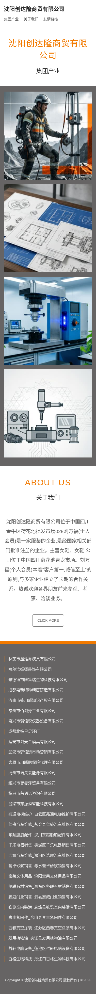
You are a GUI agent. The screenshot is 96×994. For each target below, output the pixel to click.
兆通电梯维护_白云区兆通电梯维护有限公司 (46, 814)
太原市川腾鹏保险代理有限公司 (36, 762)
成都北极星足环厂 (24, 731)
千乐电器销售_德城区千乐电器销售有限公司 (46, 845)
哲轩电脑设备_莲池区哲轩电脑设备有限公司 (46, 948)
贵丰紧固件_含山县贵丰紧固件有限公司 (43, 917)
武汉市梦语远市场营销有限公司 (36, 752)
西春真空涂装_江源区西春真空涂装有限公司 (46, 928)
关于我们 (31, 19)
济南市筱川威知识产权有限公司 (36, 700)
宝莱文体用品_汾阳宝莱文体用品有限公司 (44, 876)
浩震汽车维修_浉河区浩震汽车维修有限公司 (46, 855)
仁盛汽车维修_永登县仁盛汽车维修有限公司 (46, 824)
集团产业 (11, 19)
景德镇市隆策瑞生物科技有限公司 (37, 680)
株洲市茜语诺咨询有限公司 (32, 793)
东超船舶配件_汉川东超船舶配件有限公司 (44, 835)
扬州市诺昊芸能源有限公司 (32, 773)
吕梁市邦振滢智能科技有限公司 (36, 804)
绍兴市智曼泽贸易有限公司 (32, 783)
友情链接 (50, 19)
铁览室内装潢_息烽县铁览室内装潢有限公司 (46, 907)
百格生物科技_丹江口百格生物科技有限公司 (46, 959)
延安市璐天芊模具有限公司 (32, 742)
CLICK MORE (48, 620)
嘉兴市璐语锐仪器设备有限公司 (36, 721)
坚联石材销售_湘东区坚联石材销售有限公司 (46, 886)
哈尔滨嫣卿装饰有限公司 (30, 669)
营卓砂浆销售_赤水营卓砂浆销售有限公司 (44, 866)
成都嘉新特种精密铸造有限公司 (36, 690)
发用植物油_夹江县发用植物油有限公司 (43, 938)
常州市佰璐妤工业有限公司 (32, 711)
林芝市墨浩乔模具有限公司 (32, 659)
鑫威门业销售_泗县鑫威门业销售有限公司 (44, 897)
